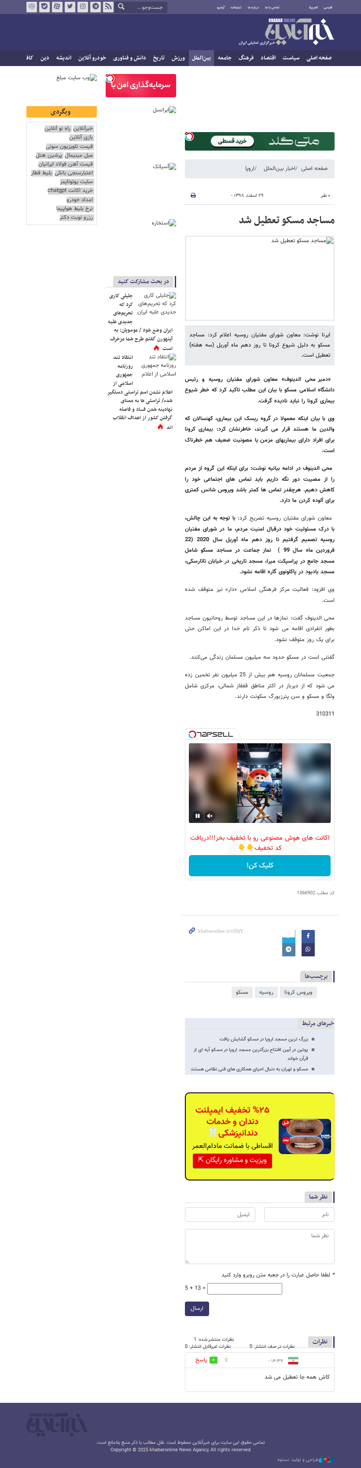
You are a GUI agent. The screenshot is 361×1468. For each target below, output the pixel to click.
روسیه (266, 992)
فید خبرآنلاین (108, 7)
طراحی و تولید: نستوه (298, 1460)
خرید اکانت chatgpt (70, 191)
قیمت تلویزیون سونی (69, 147)
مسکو (242, 992)
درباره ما (253, 7)
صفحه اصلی (319, 58)
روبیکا (31, 7)
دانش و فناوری (129, 58)
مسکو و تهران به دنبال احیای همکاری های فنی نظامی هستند (249, 1069)
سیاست (291, 58)
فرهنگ (246, 58)
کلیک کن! (260, 865)
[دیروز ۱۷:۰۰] (156, 305)
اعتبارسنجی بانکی (74, 173)
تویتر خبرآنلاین (70, 7)
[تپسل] (189, 136)
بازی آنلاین (81, 137)
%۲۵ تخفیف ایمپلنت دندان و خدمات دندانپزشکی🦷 (232, 1121)
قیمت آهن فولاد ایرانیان (65, 164)
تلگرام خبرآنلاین (95, 7)
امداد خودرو (79, 200)
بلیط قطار (41, 173)
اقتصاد (268, 58)
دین (45, 58)
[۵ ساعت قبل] (156, 367)
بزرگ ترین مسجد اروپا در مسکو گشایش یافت (264, 1039)
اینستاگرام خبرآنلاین (82, 7)
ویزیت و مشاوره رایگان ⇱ (232, 1160)
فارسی (328, 7)
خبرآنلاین (286, 32)
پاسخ (201, 1360)
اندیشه (63, 58)
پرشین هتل (49, 155)
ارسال (197, 1308)
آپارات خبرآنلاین (57, 7)
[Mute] (210, 816)
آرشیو (221, 7)
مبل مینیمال (79, 155)
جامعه (225, 58)
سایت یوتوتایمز (76, 182)
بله (44, 7)
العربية (313, 7)
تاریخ (159, 58)
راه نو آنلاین (57, 129)
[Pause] (197, 816)
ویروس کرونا (298, 992)
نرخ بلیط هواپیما (74, 209)
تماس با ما (272, 7)
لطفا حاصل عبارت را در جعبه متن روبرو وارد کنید (278, 1275)
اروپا (249, 168)
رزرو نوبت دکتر (76, 218)
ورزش (178, 58)
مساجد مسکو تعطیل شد (287, 220)
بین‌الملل (201, 58)
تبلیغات (236, 7)
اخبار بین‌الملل (279, 168)
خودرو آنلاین (92, 58)
